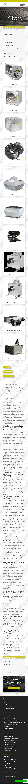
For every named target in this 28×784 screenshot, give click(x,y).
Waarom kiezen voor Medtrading (10, 718)
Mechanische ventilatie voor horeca (11, 724)
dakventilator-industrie (8, 45)
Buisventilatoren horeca (8, 39)
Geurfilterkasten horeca (8, 664)
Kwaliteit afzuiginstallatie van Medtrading (12, 720)
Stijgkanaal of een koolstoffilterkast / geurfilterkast (14, 722)
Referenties (6, 726)
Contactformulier (14, 688)
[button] (21, 5)
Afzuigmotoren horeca (8, 31)
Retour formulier (7, 706)
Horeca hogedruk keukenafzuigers (10, 50)
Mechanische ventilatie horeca (9, 669)
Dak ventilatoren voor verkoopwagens (14, 248)
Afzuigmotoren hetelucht (14, 274)
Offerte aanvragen (8, 371)
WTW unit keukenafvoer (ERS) (9, 56)
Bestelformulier (7, 704)
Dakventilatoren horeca (14, 194)
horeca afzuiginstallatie (14, 591)
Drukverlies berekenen (8, 728)
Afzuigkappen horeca (7, 667)
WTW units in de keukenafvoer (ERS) (14, 358)
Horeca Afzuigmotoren (8, 714)
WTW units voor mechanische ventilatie (14, 330)
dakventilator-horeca (7, 42)
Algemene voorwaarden (9, 708)
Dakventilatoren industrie (14, 222)
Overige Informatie (7, 672)
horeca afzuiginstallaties (10, 621)
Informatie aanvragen (8, 376)
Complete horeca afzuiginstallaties (11, 738)
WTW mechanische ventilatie (9, 53)
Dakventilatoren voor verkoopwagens (11, 48)
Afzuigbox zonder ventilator (9, 37)
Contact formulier (7, 700)
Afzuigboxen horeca (7, 34)
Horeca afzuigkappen (8, 716)
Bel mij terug (7, 367)
